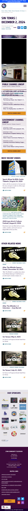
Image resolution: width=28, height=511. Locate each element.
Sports (17, 176)
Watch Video (8, 190)
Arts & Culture (17, 212)
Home (2, 10)
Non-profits (6, 218)
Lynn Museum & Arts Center (13, 216)
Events (22, 214)
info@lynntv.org (14, 459)
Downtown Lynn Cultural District (11, 214)
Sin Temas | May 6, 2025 (12, 337)
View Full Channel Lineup (14, 113)
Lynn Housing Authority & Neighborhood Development (11, 482)
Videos (6, 10)
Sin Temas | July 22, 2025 (12, 370)
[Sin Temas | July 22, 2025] (14, 358)
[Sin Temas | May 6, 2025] (14, 325)
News (22, 216)
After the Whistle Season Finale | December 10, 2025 (13, 268)
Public (10, 10)
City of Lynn (4, 479)
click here (19, 467)
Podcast (8, 27)
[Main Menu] (25, 6)
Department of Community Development (11, 485)
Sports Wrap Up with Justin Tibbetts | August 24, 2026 (13, 180)
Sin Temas (22, 10)
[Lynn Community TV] (3, 6)
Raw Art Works (13, 218)
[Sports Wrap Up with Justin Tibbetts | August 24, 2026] (14, 167)
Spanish (3, 28)
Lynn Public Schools (6, 476)
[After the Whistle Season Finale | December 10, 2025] (14, 254)
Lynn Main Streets (5, 494)
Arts (12, 212)
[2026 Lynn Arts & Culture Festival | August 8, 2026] (14, 203)
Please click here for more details (16, 1)
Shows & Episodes (15, 10)
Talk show (8, 28)
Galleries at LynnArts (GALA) (9, 215)
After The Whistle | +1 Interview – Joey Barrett (12, 307)
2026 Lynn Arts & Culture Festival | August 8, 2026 (12, 222)
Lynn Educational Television (8, 474)
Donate (9, 501)
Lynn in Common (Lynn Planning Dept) (10, 492)
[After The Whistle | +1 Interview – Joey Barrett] (14, 293)
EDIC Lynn (3, 487)
